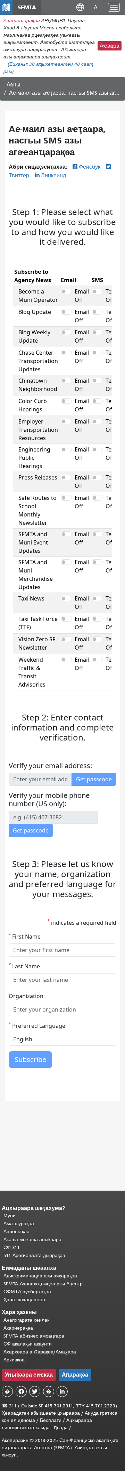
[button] (80, 7)
